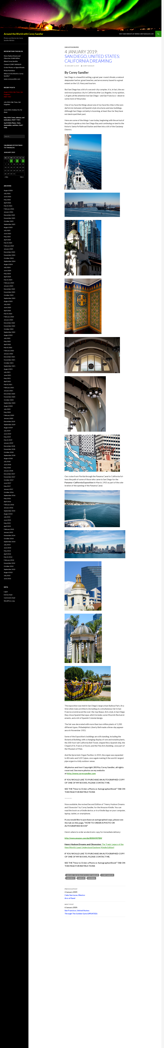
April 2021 (7, 381)
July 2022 (7, 338)
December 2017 (9, 474)
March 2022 (8, 347)
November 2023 (9, 292)
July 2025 (7, 230)
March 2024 (8, 280)
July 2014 (7, 545)
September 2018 (9, 455)
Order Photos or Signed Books (14, 67)
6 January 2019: (81, 909)
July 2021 (7, 372)
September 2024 (9, 261)
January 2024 (8, 286)
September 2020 (9, 403)
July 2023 (7, 304)
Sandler (81, 878)
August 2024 (8, 264)
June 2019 (7, 434)
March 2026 (8, 206)
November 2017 (9, 477)
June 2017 (7, 483)
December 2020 (9, 394)
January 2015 (8, 532)
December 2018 (9, 446)
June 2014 (7, 548)
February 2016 (9, 505)
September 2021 (9, 366)
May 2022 (7, 341)
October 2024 (8, 258)
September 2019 (9, 424)
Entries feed (8, 595)
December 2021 (9, 357)
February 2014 (9, 560)
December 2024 (9, 252)
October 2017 (8, 480)
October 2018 (8, 452)
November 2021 (9, 360)
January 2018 (8, 471)
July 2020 (7, 409)
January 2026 (8, 212)
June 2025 (7, 234)
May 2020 (7, 412)
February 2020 (9, 415)
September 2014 (9, 542)
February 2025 (9, 246)
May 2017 (7, 486)
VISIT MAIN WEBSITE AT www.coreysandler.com (136, 34)
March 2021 (8, 384)
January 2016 (8, 508)
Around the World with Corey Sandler (23, 33)
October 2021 (8, 363)
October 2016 (8, 492)
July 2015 (7, 517)
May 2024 (7, 274)
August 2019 (8, 428)
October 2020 (8, 400)
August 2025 (8, 227)
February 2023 (9, 317)
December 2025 (9, 215)
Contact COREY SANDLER (12, 64)
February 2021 (9, 388)
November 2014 (9, 535)
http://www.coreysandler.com (81, 773)
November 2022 (9, 326)
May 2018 (7, 468)
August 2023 (8, 301)
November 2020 (9, 397)
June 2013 (7, 579)
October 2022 (8, 329)
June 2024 (7, 270)
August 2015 (8, 514)
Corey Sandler (88, 66)
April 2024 (7, 277)
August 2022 (8, 335)
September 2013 (9, 569)
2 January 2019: (75, 893)
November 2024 (9, 255)
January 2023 (8, 320)
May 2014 (7, 551)
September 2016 (9, 495)
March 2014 (8, 557)
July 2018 (7, 461)
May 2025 (7, 237)
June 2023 (7, 307)
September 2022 (9, 332)
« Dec (6, 177)
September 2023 (9, 298)
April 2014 (7, 554)
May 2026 (7, 200)
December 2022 (9, 323)
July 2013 (7, 575)
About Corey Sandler (11, 61)
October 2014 (8, 538)
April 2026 (7, 203)
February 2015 (9, 529)
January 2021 (8, 391)
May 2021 (7, 378)
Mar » (22, 177)
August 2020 (8, 406)
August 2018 (8, 458)
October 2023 (8, 295)
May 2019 (7, 437)
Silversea (91, 878)
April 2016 (7, 502)
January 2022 (8, 354)
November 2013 (9, 563)
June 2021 (7, 375)
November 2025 (9, 218)
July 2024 (7, 267)
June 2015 (7, 520)
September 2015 (9, 511)
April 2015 (7, 526)
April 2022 (7, 344)
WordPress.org (9, 601)
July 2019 (7, 431)
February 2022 (9, 351)
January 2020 (8, 418)
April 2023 (7, 311)
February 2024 (9, 283)
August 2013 (8, 572)
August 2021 (8, 369)
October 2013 (8, 566)
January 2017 (8, 489)
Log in (6, 592)
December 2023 (9, 289)
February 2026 (9, 209)
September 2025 (9, 224)
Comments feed (9, 598)
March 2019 (8, 440)
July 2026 (7, 193)
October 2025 (8, 221)
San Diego (71, 878)
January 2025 (8, 249)
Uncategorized (72, 47)
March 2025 (8, 243)
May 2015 (7, 523)
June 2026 (7, 197)
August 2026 (8, 190)
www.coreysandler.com (12, 79)
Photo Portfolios (9, 70)
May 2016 (7, 498)
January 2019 (8, 443)
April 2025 (7, 240)
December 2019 (9, 421)
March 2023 (8, 314)
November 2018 (9, 449)
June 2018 (7, 465)
